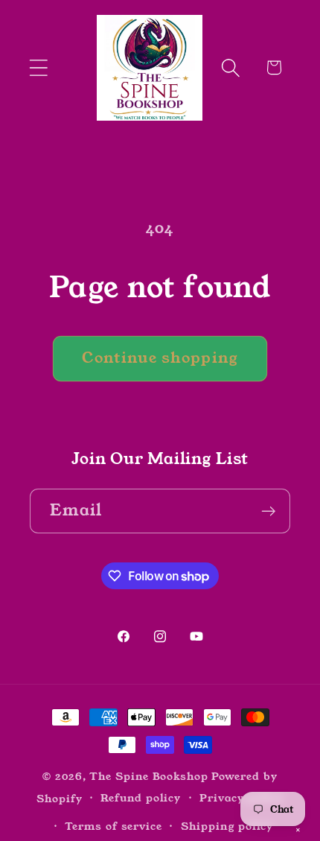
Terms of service (113, 826)
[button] (38, 67)
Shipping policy (227, 826)
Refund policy (140, 797)
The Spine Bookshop (148, 776)
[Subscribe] (268, 511)
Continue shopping (159, 358)
